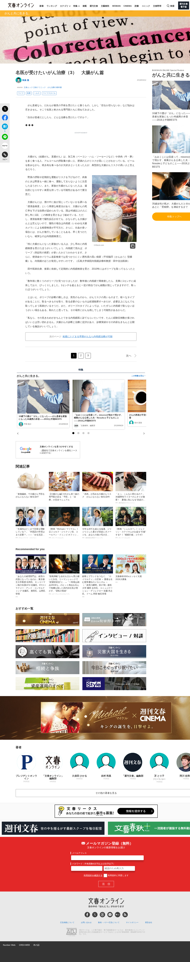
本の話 (36, 945)
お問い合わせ (86, 922)
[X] (95, 914)
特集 (75, 6)
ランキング (52, 6)
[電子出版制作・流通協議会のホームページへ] (71, 932)
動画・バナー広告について (108, 922)
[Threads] (102, 914)
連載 (85, 6)
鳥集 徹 (25, 80)
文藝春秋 (105, 6)
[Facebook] (87, 914)
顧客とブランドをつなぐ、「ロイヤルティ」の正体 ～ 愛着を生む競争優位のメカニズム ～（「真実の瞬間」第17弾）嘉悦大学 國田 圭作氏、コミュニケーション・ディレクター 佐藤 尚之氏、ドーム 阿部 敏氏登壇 (97, 586)
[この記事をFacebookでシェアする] (5, 118)
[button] (73, 433)
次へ (128, 355)
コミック (146, 6)
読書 (137, 6)
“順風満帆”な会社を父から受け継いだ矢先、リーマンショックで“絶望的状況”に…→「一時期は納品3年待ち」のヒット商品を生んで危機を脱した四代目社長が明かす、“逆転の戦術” (64, 585)
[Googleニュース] (110, 914)
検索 (172, 6)
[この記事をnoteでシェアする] (5, 146)
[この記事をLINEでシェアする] (5, 137)
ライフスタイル (49, 93)
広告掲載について (67, 922)
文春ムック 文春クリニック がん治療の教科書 (43, 87)
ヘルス (36, 93)
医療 (29, 93)
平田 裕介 (27, 424)
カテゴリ (64, 6)
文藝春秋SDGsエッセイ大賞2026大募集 (128, 579)
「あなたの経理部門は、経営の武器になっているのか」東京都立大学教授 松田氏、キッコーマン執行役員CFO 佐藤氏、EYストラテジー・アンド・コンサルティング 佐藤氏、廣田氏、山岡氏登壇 (31, 586)
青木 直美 (138, 423)
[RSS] (125, 914)
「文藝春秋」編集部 (87, 426)
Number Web (9, 945)
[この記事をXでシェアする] (5, 109)
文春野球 (157, 6)
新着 (41, 6)
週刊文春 (94, 6)
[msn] (117, 914)
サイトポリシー (132, 922)
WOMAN (116, 6)
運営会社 (148, 922)
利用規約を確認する (93, 875)
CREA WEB (24, 945)
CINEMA (128, 6)
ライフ (20, 93)
